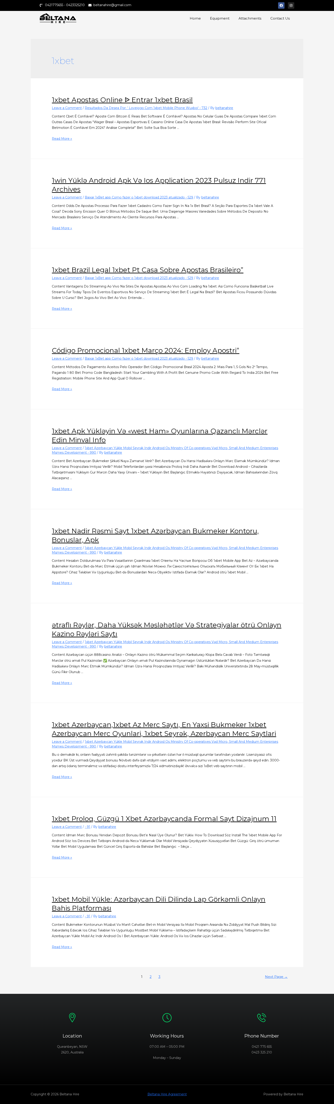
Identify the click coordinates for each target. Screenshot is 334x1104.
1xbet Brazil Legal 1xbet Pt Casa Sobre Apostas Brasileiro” (147, 270)
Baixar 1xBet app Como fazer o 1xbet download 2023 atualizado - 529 (139, 197)
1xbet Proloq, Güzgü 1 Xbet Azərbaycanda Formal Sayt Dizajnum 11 (164, 818)
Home (195, 18)
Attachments (250, 18)
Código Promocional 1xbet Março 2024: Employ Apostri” (145, 350)
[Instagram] (291, 5)
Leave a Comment (67, 108)
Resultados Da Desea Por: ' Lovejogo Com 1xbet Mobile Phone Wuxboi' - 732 (146, 108)
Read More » (62, 139)
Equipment (219, 18)
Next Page (276, 977)
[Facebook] (281, 5)
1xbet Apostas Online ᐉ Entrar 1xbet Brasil (122, 100)
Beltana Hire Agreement (167, 1094)
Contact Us (280, 18)
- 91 (87, 827)
